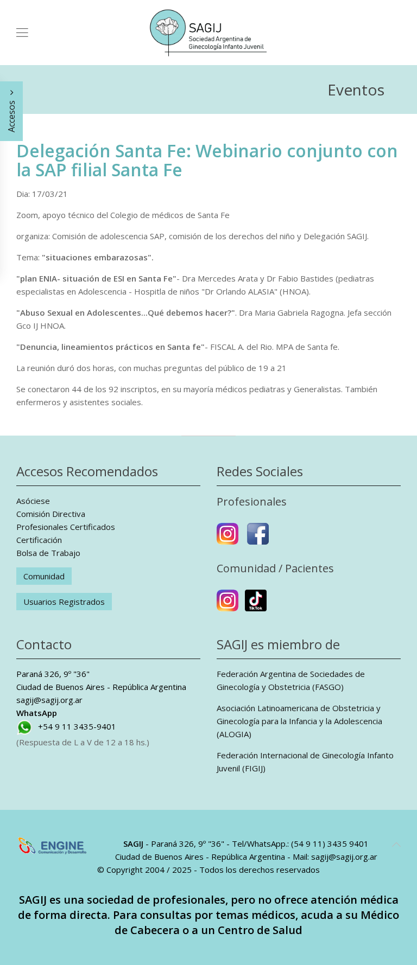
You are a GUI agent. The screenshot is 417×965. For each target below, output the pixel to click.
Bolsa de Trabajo (48, 552)
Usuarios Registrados (64, 601)
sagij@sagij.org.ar (49, 699)
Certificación (39, 539)
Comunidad (44, 576)
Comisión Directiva (50, 513)
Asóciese (33, 500)
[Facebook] (258, 538)
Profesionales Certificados (65, 526)
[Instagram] (227, 538)
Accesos (11, 115)
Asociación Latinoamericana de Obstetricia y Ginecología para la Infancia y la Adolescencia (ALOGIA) (299, 720)
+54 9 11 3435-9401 (77, 726)
